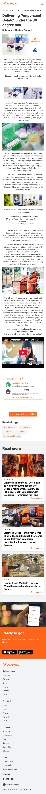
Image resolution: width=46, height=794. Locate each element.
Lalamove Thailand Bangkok (18, 30)
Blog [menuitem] (4, 739)
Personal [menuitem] (6, 679)
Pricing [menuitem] (5, 687)
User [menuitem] (4, 709)
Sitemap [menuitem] (6, 751)
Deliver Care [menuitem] (7, 735)
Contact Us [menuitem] (7, 747)
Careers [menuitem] (6, 743)
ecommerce (25, 427)
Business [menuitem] (6, 675)
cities (21, 432)
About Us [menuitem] (6, 731)
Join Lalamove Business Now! (23, 414)
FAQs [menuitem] (5, 695)
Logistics (8, 432)
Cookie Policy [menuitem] (8, 765)
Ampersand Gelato (12, 436)
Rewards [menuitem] (6, 691)
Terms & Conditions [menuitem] (10, 769)
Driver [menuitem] (5, 683)
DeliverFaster (9, 427)
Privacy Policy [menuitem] (8, 761)
